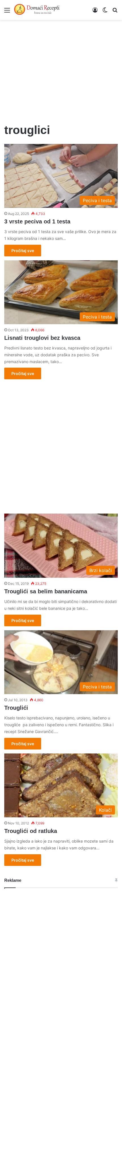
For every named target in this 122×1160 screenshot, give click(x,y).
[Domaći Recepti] (37, 10)
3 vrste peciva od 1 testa (37, 221)
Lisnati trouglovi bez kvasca (42, 338)
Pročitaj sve (22, 250)
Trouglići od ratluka (30, 831)
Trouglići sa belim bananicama (45, 591)
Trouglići (16, 708)
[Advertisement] (61, 68)
